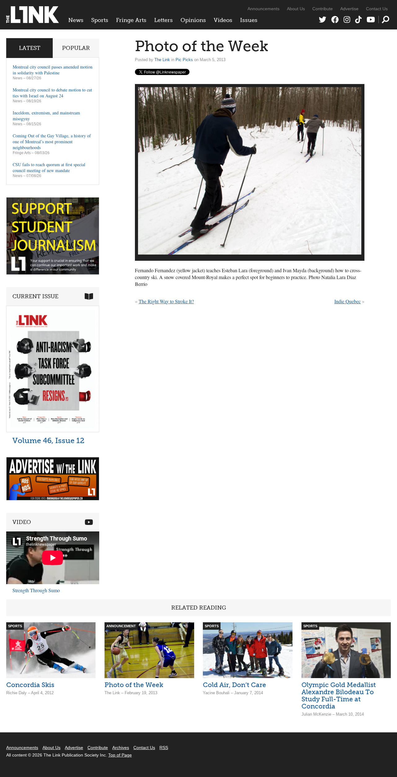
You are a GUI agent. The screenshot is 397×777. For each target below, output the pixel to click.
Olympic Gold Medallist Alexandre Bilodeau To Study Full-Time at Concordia (338, 695)
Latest (29, 48)
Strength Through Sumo (36, 590)
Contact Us (377, 8)
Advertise (349, 8)
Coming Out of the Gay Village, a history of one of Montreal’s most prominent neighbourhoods (52, 141)
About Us (296, 8)
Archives (120, 747)
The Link (162, 59)
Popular (76, 48)
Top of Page (120, 755)
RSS (163, 747)
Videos (223, 20)
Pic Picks (184, 59)
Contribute (322, 8)
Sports (99, 20)
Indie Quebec (347, 301)
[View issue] (52, 430)
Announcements (263, 8)
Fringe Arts (131, 20)
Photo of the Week (134, 685)
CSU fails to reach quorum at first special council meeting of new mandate (49, 167)
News (75, 20)
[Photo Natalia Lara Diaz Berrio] (249, 171)
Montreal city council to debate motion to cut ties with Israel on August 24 (52, 93)
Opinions (193, 20)
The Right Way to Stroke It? (166, 301)
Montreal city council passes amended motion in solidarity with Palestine (52, 70)
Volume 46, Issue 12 (48, 440)
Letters (163, 20)
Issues (248, 20)
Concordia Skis (30, 685)
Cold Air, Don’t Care (234, 685)
